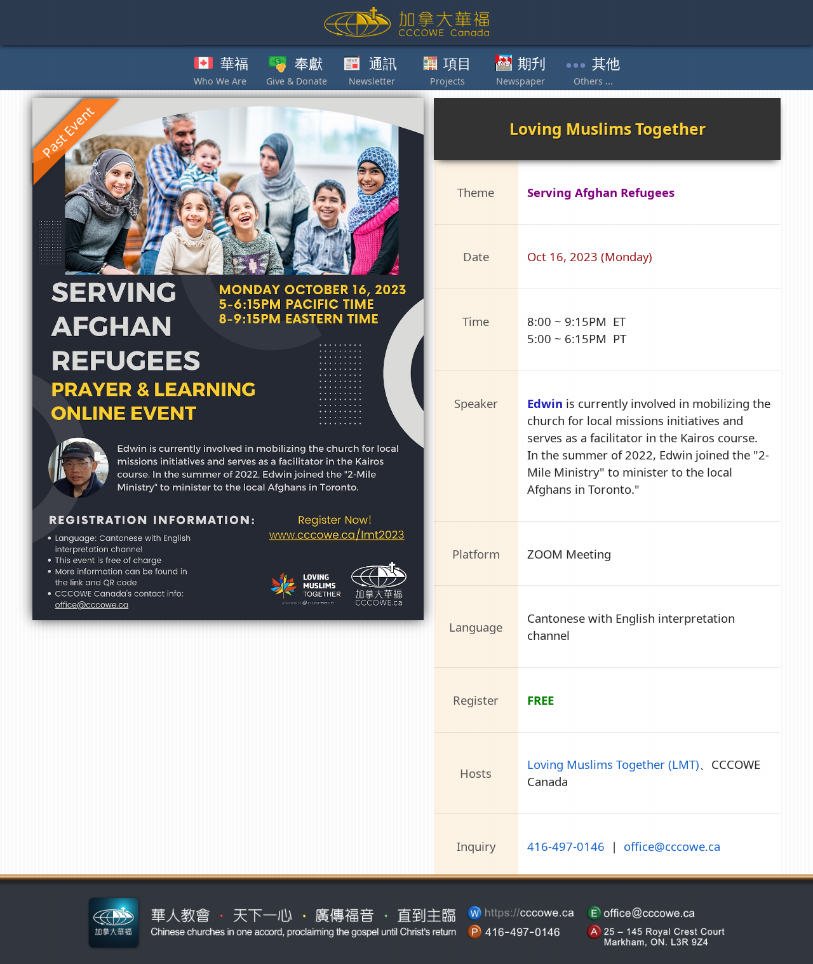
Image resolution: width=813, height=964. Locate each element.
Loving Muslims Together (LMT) (613, 764)
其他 (606, 64)
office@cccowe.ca (672, 846)
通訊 (383, 64)
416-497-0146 (566, 846)
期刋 (532, 64)
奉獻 (309, 64)
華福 (234, 64)
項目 (457, 64)
